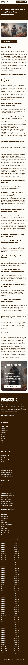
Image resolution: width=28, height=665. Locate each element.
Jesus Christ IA (4, 518)
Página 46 (16, 588)
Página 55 (3, 599)
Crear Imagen (4, 485)
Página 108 (16, 653)
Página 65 (3, 609)
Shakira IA (3, 526)
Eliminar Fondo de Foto (7, 501)
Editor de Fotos (5, 497)
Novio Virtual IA (5, 530)
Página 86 (16, 630)
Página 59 (3, 603)
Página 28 (16, 570)
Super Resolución (5, 438)
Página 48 (16, 591)
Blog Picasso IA (5, 459)
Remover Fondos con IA (7, 447)
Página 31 (3, 574)
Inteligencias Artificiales (6, 491)
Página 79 (3, 624)
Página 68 (16, 611)
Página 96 (16, 640)
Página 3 (3, 545)
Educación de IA (5, 468)
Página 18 (16, 560)
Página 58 (16, 601)
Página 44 (16, 586)
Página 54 (16, 597)
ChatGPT (3, 432)
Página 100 (16, 644)
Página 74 (16, 617)
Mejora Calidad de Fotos (7, 503)
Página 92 (16, 636)
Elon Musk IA (4, 516)
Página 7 (3, 549)
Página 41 (3, 584)
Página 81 (3, 626)
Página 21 (3, 564)
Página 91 (3, 636)
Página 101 (3, 646)
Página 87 (3, 632)
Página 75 (3, 619)
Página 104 (16, 648)
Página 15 (3, 557)
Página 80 (16, 624)
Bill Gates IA (4, 514)
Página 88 (16, 632)
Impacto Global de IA (6, 472)
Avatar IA (3, 434)
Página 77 (3, 622)
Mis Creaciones (5, 487)
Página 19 (3, 562)
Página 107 (4, 653)
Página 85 (3, 630)
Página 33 (3, 576)
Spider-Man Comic (5, 445)
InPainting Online (5, 441)
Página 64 (16, 607)
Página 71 (3, 615)
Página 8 (16, 549)
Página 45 (3, 588)
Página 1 (3, 543)
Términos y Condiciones (7, 476)
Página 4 (16, 545)
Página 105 (4, 650)
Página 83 (3, 628)
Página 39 (3, 582)
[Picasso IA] (4, 2)
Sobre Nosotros (5, 466)
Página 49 (3, 593)
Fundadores (4, 462)
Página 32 (16, 574)
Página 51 (3, 595)
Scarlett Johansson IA (6, 524)
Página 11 (3, 553)
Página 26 (16, 568)
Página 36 (16, 578)
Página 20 (16, 562)
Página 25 (3, 568)
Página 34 (16, 576)
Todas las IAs (4, 426)
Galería (3, 428)
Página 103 (4, 648)
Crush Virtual (4, 436)
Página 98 (16, 642)
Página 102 (16, 646)
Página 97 (3, 642)
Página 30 (16, 572)
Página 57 (3, 601)
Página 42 (16, 584)
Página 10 (16, 551)
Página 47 (3, 591)
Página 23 (3, 566)
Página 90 (16, 634)
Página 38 (16, 580)
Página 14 (16, 555)
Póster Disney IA (5, 443)
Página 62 (16, 605)
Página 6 (16, 547)
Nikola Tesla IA (4, 522)
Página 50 (16, 593)
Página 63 (3, 607)
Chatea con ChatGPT (6, 493)
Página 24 (16, 566)
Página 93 (3, 638)
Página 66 (16, 609)
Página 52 (16, 595)
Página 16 (16, 557)
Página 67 (3, 611)
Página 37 (3, 580)
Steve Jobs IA (4, 528)
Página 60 (16, 603)
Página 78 (16, 622)
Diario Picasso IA (5, 457)
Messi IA (3, 520)
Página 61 (3, 605)
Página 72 (16, 615)
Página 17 (3, 560)
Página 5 (3, 547)
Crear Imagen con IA (11, 386)
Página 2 (16, 543)
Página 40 (16, 582)
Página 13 (3, 555)
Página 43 (3, 586)
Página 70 (16, 613)
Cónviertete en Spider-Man (7, 495)
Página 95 (3, 640)
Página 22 (16, 564)
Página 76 (16, 619)
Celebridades (4, 430)
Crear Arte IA (20, 1)
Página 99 (3, 644)
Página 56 (16, 599)
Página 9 (3, 551)
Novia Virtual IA (5, 532)
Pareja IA (3, 534)
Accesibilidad (4, 464)
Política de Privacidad (6, 470)
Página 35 (3, 578)
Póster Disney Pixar (6, 499)
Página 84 (16, 628)
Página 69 (3, 613)
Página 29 (3, 572)
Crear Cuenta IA (5, 489)
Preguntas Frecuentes (6, 474)
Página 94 (16, 638)
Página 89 (3, 634)
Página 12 (16, 553)
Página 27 (3, 570)
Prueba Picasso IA (8, 41)
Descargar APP (5, 455)
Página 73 (3, 617)
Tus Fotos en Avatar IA (6, 505)
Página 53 (3, 597)
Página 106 (16, 650)
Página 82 (16, 626)
